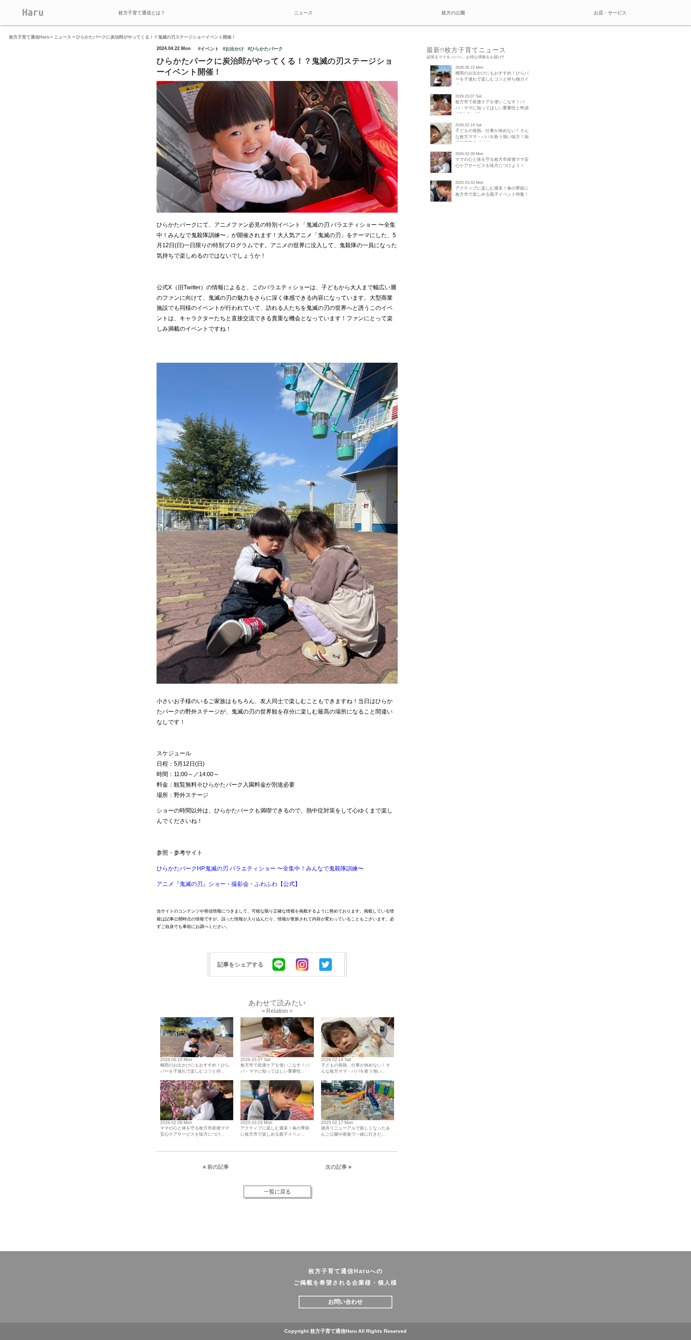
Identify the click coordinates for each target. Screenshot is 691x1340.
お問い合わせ (345, 1302)
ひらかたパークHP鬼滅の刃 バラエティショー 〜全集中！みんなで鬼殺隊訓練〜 (260, 868)
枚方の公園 (453, 12)
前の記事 (218, 1167)
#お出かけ (233, 48)
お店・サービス (610, 12)
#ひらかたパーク (265, 48)
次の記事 (336, 1167)
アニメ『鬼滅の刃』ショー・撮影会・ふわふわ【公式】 (229, 884)
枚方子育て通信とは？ (141, 12)
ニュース (303, 12)
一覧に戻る (277, 1192)
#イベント (208, 48)
